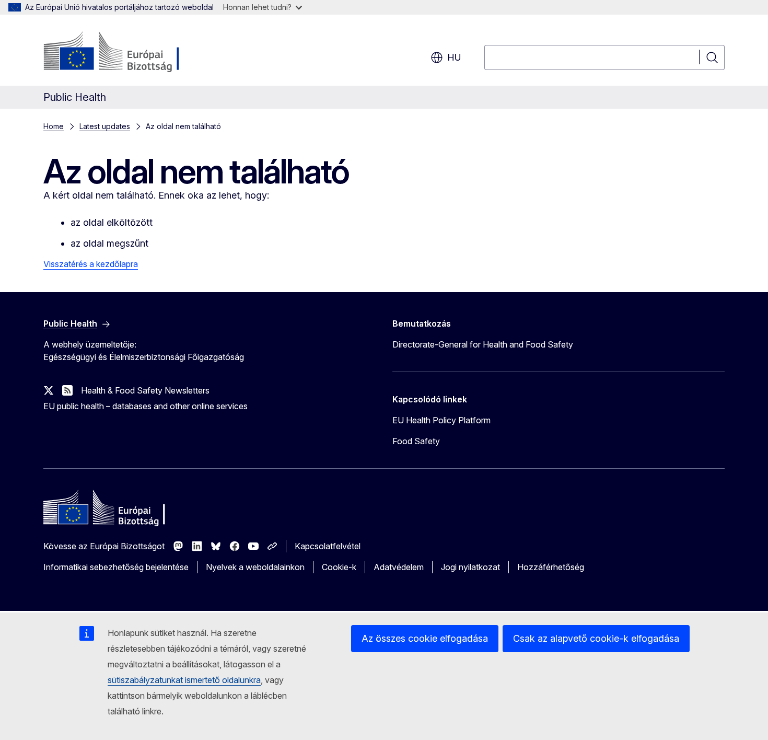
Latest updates (104, 126)
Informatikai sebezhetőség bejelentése (116, 567)
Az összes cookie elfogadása (425, 638)
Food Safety (416, 441)
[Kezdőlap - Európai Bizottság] (127, 52)
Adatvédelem (399, 567)
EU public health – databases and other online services (145, 406)
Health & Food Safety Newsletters (145, 390)
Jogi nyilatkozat (470, 567)
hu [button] (454, 57)
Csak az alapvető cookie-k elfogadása (596, 638)
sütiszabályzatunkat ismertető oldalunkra (184, 680)
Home (53, 126)
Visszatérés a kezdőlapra (90, 264)
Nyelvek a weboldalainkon (255, 567)
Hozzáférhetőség (550, 567)
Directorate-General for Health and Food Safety (482, 344)
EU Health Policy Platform (441, 420)
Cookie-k (339, 567)
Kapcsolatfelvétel (327, 546)
